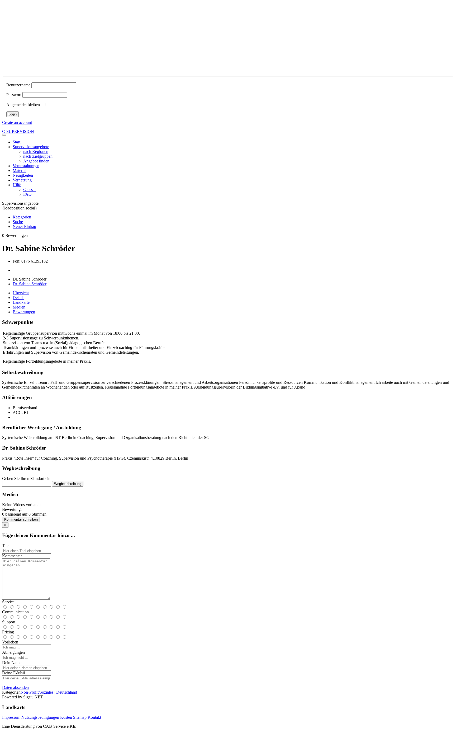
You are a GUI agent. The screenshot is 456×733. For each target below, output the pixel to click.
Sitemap (80, 717)
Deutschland (66, 692)
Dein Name (11, 662)
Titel (6, 545)
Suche (18, 222)
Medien (19, 307)
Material (19, 170)
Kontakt (94, 717)
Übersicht (21, 293)
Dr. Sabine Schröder (29, 284)
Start (16, 142)
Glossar (29, 189)
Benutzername (18, 85)
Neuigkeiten (23, 175)
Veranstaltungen (26, 166)
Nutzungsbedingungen (40, 717)
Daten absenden (15, 687)
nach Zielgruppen (38, 156)
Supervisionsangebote (31, 146)
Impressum (11, 717)
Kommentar (12, 556)
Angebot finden (36, 161)
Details (18, 297)
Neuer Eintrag (24, 226)
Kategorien (22, 217)
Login (12, 114)
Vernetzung (22, 180)
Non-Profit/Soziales (37, 692)
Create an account (17, 122)
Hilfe (17, 185)
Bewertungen (24, 312)
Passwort (13, 94)
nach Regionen (35, 151)
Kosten (66, 717)
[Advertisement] (228, 39)
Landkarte (21, 302)
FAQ (27, 194)
